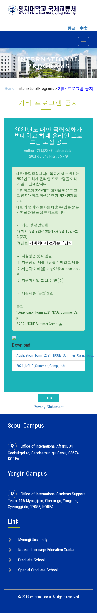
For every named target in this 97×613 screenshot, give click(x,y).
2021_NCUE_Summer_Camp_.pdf (40, 366)
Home (9, 88)
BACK (48, 398)
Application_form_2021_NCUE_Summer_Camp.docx (55, 355)
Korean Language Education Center (46, 549)
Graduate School (31, 559)
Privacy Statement (48, 406)
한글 (71, 28)
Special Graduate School (38, 569)
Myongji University (33, 539)
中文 (84, 28)
